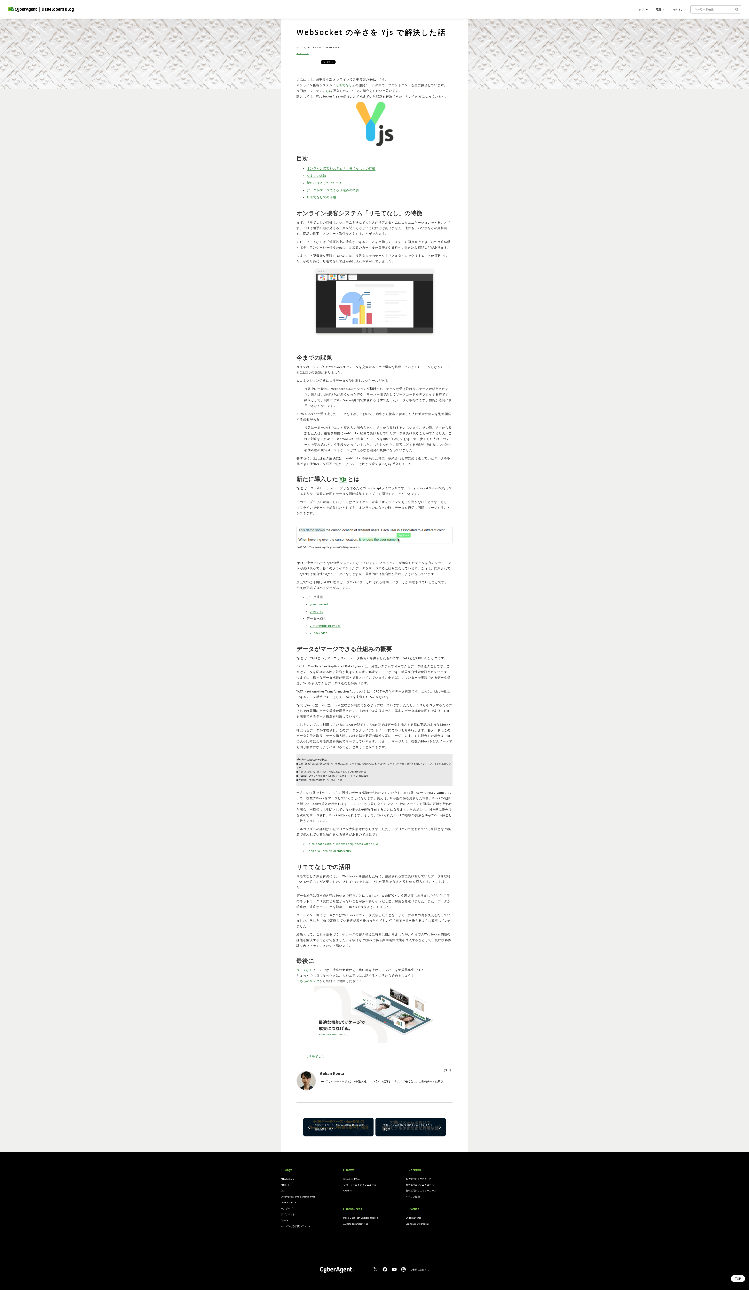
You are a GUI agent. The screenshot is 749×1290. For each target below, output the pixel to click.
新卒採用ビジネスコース (418, 1178)
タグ (641, 9)
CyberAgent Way (351, 1178)
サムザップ (287, 1208)
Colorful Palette (288, 1202)
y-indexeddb (318, 633)
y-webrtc (316, 611)
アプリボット (288, 1214)
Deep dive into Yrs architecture (329, 851)
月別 (658, 9)
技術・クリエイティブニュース (359, 1184)
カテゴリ (678, 9)
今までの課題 (316, 176)
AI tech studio (287, 1178)
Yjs (328, 91)
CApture (347, 1190)
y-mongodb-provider (325, 626)
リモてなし (344, 85)
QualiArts (285, 1220)
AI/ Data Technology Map (355, 1223)
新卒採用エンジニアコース (420, 1184)
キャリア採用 (413, 1196)
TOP (738, 1278)
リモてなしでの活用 (321, 197)
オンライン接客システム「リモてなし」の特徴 (341, 168)
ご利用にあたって (419, 1269)
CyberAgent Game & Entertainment (298, 1196)
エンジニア (302, 53)
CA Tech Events (413, 1217)
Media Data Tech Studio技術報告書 (361, 1217)
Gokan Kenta (332, 47)
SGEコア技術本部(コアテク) (295, 1226)
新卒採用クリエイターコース (421, 1190)
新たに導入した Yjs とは (324, 183)
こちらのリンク (307, 981)
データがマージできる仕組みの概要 (333, 190)
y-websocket (319, 604)
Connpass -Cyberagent (417, 1223)
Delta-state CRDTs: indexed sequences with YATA (342, 844)
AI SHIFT (285, 1184)
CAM (283, 1190)
